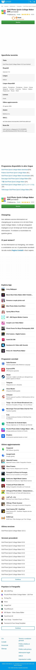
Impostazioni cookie (25, 659)
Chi (2, 638)
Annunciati (4, 645)
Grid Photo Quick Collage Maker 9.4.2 (13, 546)
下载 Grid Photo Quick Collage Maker (13, 181)
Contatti (3, 642)
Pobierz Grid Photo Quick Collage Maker (14, 172)
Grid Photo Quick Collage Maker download (14, 169)
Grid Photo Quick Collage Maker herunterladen (15, 175)
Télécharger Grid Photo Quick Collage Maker (15, 189)
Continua (18, 579)
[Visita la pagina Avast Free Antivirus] (18, 18)
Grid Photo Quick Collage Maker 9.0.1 (13, 574)
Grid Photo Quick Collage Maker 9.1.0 (13, 571)
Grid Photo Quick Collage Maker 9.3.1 (13, 560)
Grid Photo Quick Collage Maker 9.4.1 (13, 549)
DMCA (21, 656)
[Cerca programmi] (30, 1)
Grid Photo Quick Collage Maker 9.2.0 (13, 567)
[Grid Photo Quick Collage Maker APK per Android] (3, 12)
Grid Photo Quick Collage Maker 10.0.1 (13, 530)
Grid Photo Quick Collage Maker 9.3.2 (13, 556)
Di (11, 14)
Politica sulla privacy (25, 649)
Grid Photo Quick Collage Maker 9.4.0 (13, 553)
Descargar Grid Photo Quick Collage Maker (14, 178)
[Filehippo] (6, 1)
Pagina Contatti (17, 250)
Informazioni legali (24, 652)
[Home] (2, 6)
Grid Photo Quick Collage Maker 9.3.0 (13, 564)
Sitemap (4, 648)
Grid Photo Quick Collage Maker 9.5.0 (13, 542)
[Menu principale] (34, 1)
